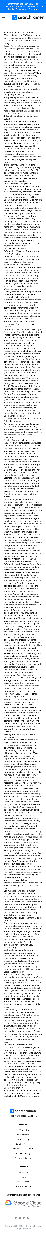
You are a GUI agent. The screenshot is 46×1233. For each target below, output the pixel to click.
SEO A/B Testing (23, 1153)
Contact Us (23, 1172)
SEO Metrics (23, 1130)
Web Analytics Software (26, 9)
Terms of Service (23, 1186)
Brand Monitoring (23, 1158)
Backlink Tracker (23, 1144)
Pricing (23, 1177)
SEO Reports (23, 1134)
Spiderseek (8, 6)
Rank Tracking (23, 1139)
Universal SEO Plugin (23, 1148)
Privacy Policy (23, 1181)
